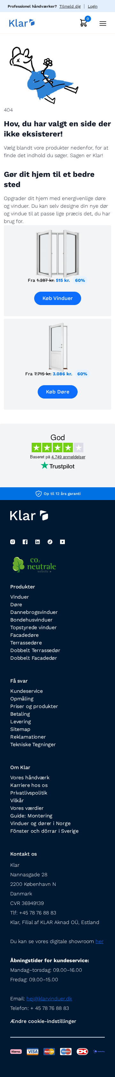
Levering (20, 722)
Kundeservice (26, 691)
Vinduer (19, 597)
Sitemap (20, 729)
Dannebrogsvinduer (34, 612)
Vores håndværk (30, 778)
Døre (16, 604)
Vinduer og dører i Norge (40, 823)
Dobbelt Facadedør (33, 658)
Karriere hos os (28, 785)
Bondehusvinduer (31, 620)
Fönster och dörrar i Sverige (44, 831)
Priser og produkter (34, 706)
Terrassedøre (26, 643)
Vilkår (17, 800)
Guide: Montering (31, 816)
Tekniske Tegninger (33, 744)
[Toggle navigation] (101, 22)
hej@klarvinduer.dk (49, 999)
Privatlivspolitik (28, 793)
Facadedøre (24, 635)
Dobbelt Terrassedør (35, 650)
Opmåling (22, 699)
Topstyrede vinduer (33, 627)
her (99, 941)
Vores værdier (27, 808)
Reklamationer (28, 737)
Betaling (20, 714)
